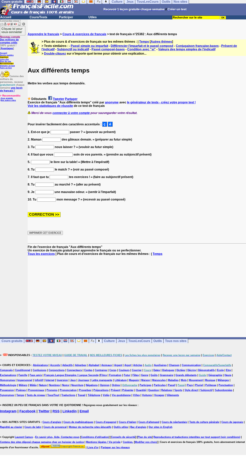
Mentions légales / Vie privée (103, 442)
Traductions (68, 395)
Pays (190, 385)
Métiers (23, 385)
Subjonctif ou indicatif (73, 49)
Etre (228, 370)
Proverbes (85, 390)
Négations (92, 385)
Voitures (147, 395)
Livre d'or (4, 59)
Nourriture (77, 385)
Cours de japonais (232, 422)
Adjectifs (67, 365)
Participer (66, 17)
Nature (43, 385)
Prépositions (101, 390)
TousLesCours (139, 341)
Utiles (92, 17)
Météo (33, 385)
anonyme (112, 102)
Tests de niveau (36, 395)
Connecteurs (74, 370)
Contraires (101, 370)
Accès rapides (7, 55)
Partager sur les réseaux (115, 447)
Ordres (116, 385)
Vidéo (106, 395)
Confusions (39, 370)
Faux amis (36, 375)
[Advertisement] (137, 293)
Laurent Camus (24, 437)
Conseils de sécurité (123, 437)
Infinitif (39, 380)
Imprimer (4, 57)
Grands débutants (186, 375)
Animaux (106, 365)
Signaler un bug (7, 66)
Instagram (8, 411)
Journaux (83, 380)
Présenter (128, 390)
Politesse (210, 385)
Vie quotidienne (121, 395)
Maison (145, 380)
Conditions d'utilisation (95, 437)
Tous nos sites (175, 341)
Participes (145, 385)
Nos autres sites (8, 100)
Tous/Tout (53, 395)
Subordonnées (223, 390)
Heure (227, 375)
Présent (115, 390)
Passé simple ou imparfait (89, 45)
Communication (191, 365)
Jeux (121, 341)
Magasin (134, 380)
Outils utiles (121, 427)
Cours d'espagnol (106, 422)
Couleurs (124, 370)
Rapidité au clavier (11, 427)
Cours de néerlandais (174, 422)
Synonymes (7, 395)
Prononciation (68, 390)
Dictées (180, 370)
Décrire (191, 370)
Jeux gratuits (7, 98)
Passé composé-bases (108, 49)
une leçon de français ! (11, 89)
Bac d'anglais (138, 427)
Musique (210, 380)
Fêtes (135, 375)
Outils (157, 341)
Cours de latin (32, 427)
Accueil (5, 17)
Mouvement (196, 380)
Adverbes (80, 365)
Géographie (215, 375)
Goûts (154, 375)
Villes (136, 395)
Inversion (62, 380)
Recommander (7, 63)
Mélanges (223, 380)
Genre (144, 375)
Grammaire (166, 375)
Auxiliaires (160, 365)
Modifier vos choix (146, 442)
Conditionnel (22, 370)
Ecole (220, 370)
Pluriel (199, 385)
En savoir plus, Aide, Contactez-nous (57, 437)
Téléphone (94, 395)
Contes (88, 370)
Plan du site (5, 61)
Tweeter (58, 99)
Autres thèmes (161, 41)
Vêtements (172, 395)
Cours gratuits (12, 341)
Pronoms (52, 390)
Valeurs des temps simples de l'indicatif (186, 49)
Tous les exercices (41, 253)
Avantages (7, 48)
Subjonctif (206, 390)
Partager (71, 99)
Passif (171, 385)
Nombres (54, 385)
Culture (109, 341)
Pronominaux (36, 390)
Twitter (44, 411)
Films (103, 375)
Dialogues (168, 370)
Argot (127, 365)
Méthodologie (8, 385)
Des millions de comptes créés (10, 39)
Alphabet (93, 365)
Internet (49, 380)
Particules (160, 385)
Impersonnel (24, 380)
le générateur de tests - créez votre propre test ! (161, 102)
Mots (184, 380)
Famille (22, 375)
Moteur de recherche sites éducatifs (90, 427)
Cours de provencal (55, 427)
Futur (127, 375)
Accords (55, 365)
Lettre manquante (101, 380)
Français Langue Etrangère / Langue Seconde (71, 375)
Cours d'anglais (51, 422)
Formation (115, 375)
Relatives (166, 390)
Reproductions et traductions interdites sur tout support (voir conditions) (196, 437)
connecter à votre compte (71, 113)
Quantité (141, 390)
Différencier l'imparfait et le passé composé (142, 45)
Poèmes (21, 390)
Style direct (191, 390)
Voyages (159, 395)
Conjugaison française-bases (197, 45)
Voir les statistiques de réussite (50, 105)
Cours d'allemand (148, 422)
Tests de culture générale (204, 422)
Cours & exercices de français (84, 34)
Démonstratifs (206, 370)
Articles (137, 365)
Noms (65, 385)
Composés (6, 370)
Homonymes (7, 380)
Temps (144, 41)
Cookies (127, 442)
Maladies (173, 380)
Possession (7, 390)
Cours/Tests (38, 17)
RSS (56, 411)
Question (153, 390)
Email (84, 411)
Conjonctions (57, 370)
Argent (118, 365)
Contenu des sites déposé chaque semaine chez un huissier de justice (42, 442)
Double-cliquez (55, 53)
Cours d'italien (127, 422)
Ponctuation (226, 385)
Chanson (174, 365)
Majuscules (159, 380)
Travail (82, 395)
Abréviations (40, 365)
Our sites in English (160, 427)
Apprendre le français (43, 34)
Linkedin (69, 411)
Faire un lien (6, 68)
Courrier (137, 370)
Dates (156, 370)
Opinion (105, 385)
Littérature (121, 380)
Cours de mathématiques (78, 422)
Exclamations (8, 375)
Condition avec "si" (141, 49)
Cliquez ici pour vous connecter (11, 30)
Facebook (27, 411)
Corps (112, 370)
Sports (178, 390)
